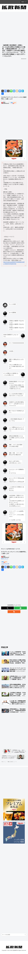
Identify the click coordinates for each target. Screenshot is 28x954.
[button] (25, 934)
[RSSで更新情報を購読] (14, 611)
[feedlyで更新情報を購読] (20, 608)
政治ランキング (4, 558)
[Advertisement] (14, 28)
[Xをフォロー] (7, 608)
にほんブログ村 (5, 563)
